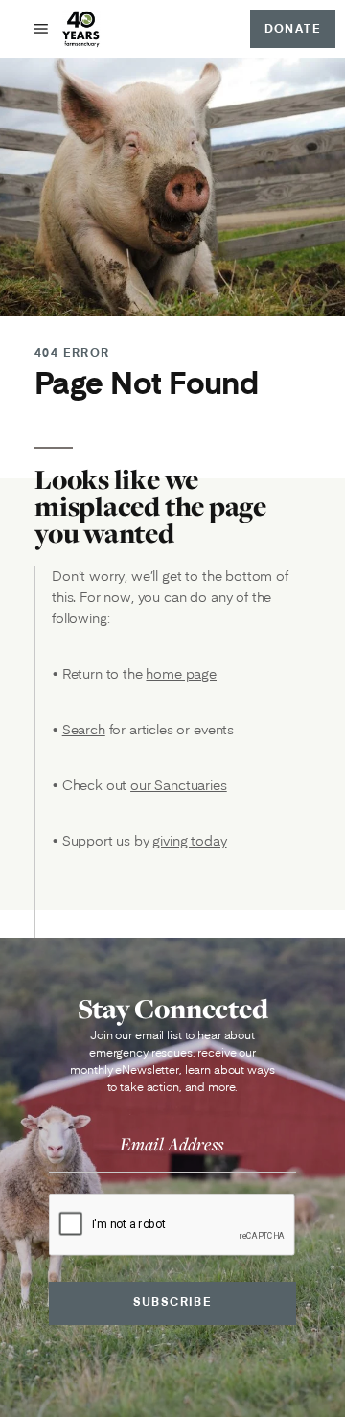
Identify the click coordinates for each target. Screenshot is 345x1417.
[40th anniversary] (81, 29)
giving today (189, 840)
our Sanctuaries (178, 785)
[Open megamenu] (41, 28)
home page (181, 674)
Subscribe (173, 1301)
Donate (292, 28)
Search (83, 729)
